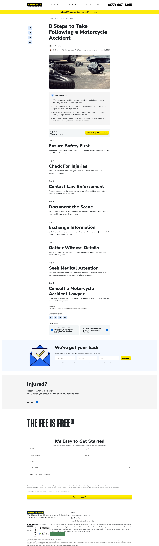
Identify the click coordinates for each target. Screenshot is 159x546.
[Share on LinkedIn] (30, 37)
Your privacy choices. (57, 534)
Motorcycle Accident (66, 18)
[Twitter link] (35, 528)
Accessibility (75, 521)
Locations (64, 5)
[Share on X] (30, 33)
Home (51, 18)
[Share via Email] (30, 42)
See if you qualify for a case (97, 133)
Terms (50, 492)
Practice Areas (74, 5)
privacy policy (65, 492)
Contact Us (86, 516)
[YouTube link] (35, 532)
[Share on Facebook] (30, 28)
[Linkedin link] (35, 536)
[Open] (98, 5)
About (84, 5)
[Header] (34, 5)
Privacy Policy (77, 363)
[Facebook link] (35, 530)
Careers (79, 516)
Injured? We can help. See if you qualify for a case (79, 12)
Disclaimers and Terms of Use (70, 545)
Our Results (55, 5)
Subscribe (125, 358)
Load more (30, 402)
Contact (92, 5)
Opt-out (81, 521)
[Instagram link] (35, 534)
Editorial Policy (89, 521)
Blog (56, 18)
